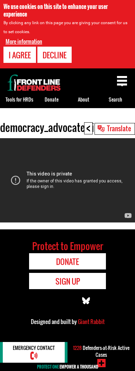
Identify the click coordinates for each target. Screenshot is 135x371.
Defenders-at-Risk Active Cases (101, 351)
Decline (54, 54)
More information (24, 41)
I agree (20, 54)
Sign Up (67, 281)
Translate (119, 128)
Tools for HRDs (19, 99)
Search (115, 99)
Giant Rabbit (91, 321)
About (83, 99)
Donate (51, 99)
